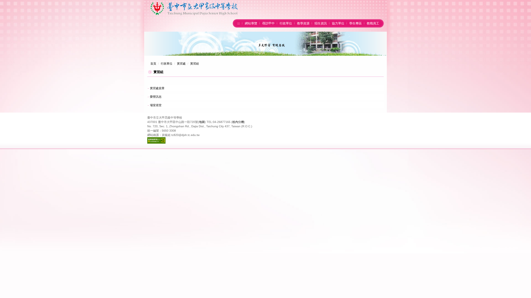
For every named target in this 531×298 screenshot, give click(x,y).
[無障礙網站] (156, 140)
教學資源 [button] (303, 23)
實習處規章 (157, 88)
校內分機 (238, 122)
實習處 (181, 63)
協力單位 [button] (338, 23)
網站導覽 (251, 23)
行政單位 (166, 63)
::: (238, 23)
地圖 (202, 122)
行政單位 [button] (286, 23)
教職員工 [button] (373, 23)
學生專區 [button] (355, 23)
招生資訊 (320, 23)
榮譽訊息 (156, 96)
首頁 (153, 63)
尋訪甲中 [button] (268, 23)
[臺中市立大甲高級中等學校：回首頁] (193, 8)
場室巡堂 (156, 105)
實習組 (194, 63)
